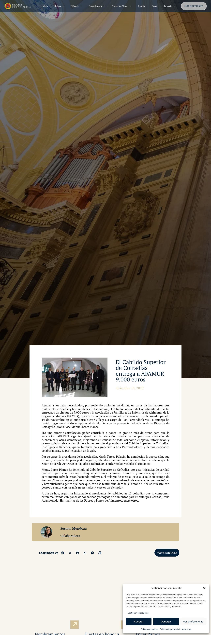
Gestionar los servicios (138, 613)
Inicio (45, 6)
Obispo (57, 6)
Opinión (141, 6)
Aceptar (139, 621)
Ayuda (154, 6)
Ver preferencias (193, 621)
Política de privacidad (170, 629)
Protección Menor (120, 6)
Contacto (168, 6)
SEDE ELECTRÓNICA (193, 6)
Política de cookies (149, 629)
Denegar (166, 621)
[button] (204, 588)
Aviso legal (186, 629)
